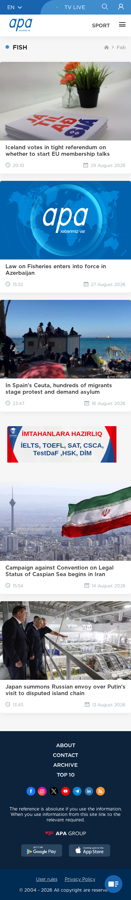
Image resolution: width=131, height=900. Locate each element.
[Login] (121, 7)
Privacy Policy (80, 879)
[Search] (104, 7)
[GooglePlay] (42, 851)
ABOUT (65, 745)
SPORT (101, 25)
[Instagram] (42, 792)
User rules (46, 879)
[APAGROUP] (65, 833)
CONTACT (65, 755)
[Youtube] (65, 792)
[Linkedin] (88, 792)
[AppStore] (89, 851)
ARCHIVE (65, 765)
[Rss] (100, 792)
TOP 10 (66, 775)
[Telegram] (77, 792)
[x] (53, 792)
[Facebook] (31, 792)
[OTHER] (120, 25)
